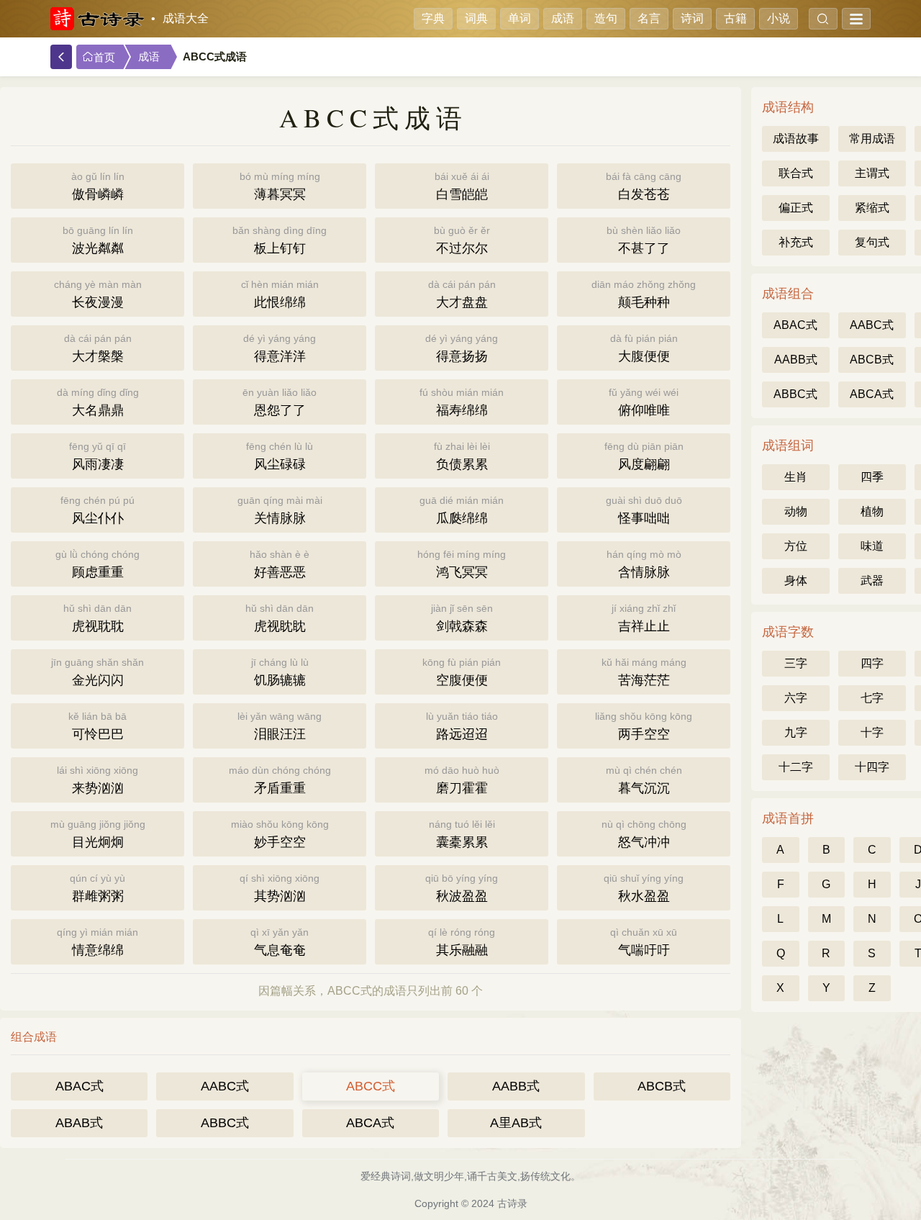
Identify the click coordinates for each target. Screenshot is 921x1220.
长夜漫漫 (98, 294)
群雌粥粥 (97, 887)
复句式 (872, 242)
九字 (795, 732)
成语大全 (186, 18)
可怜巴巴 (97, 725)
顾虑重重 (97, 563)
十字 (872, 732)
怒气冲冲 (644, 833)
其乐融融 (461, 941)
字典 (433, 18)
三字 (795, 663)
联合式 (796, 173)
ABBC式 (225, 1123)
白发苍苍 (643, 186)
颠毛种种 (643, 294)
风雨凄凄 (97, 455)
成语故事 (796, 138)
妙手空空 (280, 833)
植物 (872, 511)
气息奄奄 (279, 941)
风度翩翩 (644, 455)
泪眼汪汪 (279, 725)
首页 (104, 57)
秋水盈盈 (644, 887)
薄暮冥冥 (280, 186)
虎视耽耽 (97, 617)
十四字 (872, 767)
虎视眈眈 (279, 617)
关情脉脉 (279, 509)
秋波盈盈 (461, 887)
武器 (872, 580)
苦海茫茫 (644, 671)
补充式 (796, 242)
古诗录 (512, 1203)
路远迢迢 (462, 725)
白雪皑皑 (462, 186)
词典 (476, 18)
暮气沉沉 (644, 779)
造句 (605, 18)
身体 (795, 580)
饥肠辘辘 (280, 671)
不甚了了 (644, 240)
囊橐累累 (462, 833)
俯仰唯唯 (644, 402)
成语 (562, 18)
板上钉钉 (279, 240)
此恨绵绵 (280, 294)
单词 (519, 18)
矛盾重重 (280, 779)
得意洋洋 (279, 348)
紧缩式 (872, 208)
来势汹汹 (97, 779)
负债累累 (462, 455)
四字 (872, 663)
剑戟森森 (462, 617)
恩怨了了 (279, 402)
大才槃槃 (98, 348)
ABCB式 (662, 1086)
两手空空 (643, 725)
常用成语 (872, 138)
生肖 (795, 477)
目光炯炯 (97, 833)
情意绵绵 (97, 941)
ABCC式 (370, 1086)
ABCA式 (370, 1123)
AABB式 (516, 1086)
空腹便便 (461, 671)
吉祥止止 (644, 617)
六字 (795, 698)
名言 (649, 18)
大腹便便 (644, 348)
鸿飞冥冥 (461, 563)
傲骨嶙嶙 (97, 186)
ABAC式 (79, 1086)
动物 (795, 511)
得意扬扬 (461, 348)
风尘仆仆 (97, 509)
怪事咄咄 (644, 509)
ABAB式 (79, 1123)
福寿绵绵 (461, 402)
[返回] (61, 57)
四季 (872, 477)
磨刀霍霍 (462, 779)
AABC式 (225, 1086)
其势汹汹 (279, 887)
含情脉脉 (644, 563)
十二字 (796, 767)
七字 (872, 698)
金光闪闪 (97, 671)
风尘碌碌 (279, 455)
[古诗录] (97, 18)
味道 (872, 546)
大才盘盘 (462, 294)
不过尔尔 (462, 240)
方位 (795, 546)
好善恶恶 (279, 563)
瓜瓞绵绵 (461, 509)
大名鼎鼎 (98, 402)
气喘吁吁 (643, 941)
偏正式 (796, 208)
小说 (778, 18)
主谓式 (872, 173)
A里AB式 (516, 1123)
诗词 (692, 18)
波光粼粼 (98, 240)
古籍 (735, 18)
